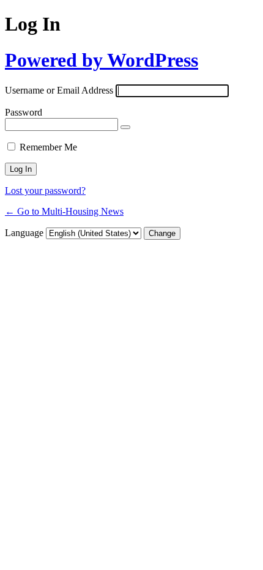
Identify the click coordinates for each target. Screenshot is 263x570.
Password (23, 112)
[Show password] (125, 127)
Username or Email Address (59, 90)
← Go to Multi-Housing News (64, 211)
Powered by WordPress (101, 60)
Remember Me (48, 147)
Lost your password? (45, 190)
